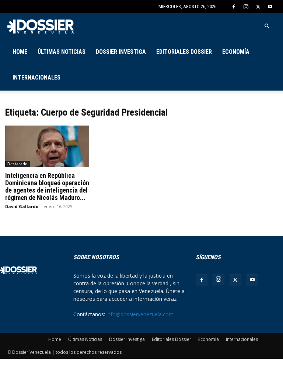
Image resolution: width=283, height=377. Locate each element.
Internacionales (36, 77)
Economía (235, 51)
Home (20, 51)
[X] (257, 6)
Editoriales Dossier (184, 51)
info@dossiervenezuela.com (140, 314)
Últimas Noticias (61, 51)
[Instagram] (245, 6)
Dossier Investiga (121, 51)
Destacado (17, 163)
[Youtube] (270, 6)
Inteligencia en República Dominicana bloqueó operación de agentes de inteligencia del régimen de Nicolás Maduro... (47, 186)
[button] (267, 26)
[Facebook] (233, 6)
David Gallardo (21, 206)
